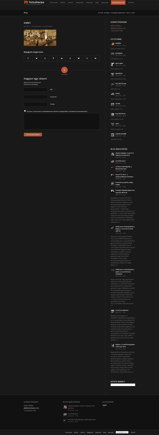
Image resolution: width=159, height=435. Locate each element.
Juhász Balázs (48, 26)
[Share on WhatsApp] (45, 58)
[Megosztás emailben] (95, 58)
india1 (27, 22)
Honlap (52, 104)
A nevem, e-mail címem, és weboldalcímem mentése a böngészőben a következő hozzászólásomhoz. (57, 111)
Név (52, 89)
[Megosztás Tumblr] (70, 58)
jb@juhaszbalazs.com (118, 28)
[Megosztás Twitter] (36, 58)
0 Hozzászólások (36, 26)
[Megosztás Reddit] (87, 58)
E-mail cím (54, 97)
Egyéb (105, 405)
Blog (26, 12)
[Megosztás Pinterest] (53, 58)
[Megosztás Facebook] (28, 58)
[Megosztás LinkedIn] (62, 58)
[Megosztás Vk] (79, 58)
